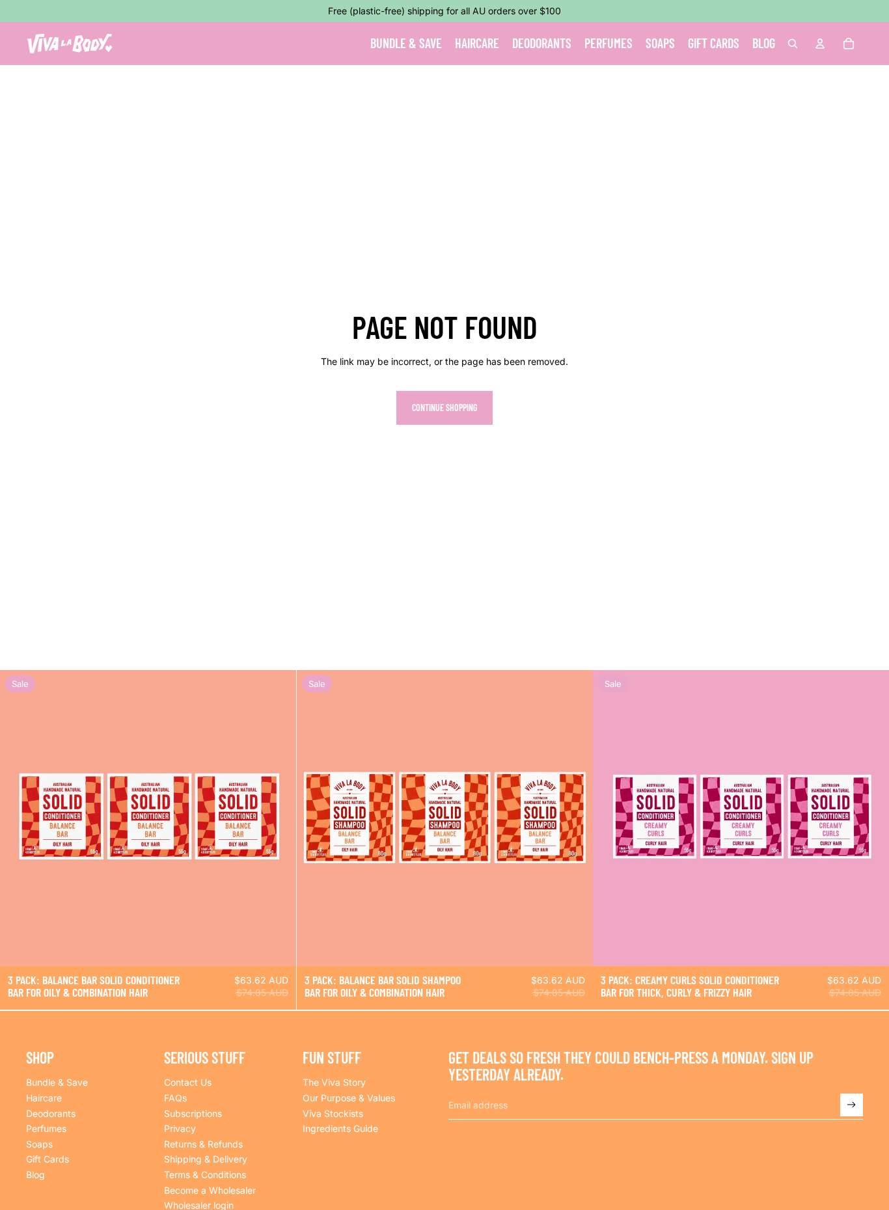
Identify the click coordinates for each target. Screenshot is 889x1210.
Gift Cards (47, 1158)
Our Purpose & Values (349, 1097)
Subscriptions (193, 1113)
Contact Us (188, 1082)
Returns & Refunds (203, 1144)
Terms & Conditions (205, 1174)
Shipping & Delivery (205, 1158)
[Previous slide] (19, 818)
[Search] (792, 43)
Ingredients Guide (340, 1128)
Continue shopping (444, 407)
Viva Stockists (333, 1113)
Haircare (44, 1097)
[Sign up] (851, 1105)
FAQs (175, 1097)
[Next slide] (276, 818)
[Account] (820, 43)
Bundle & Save (57, 1082)
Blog (35, 1174)
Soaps (39, 1144)
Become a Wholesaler (210, 1190)
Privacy (180, 1128)
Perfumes (46, 1128)
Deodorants (50, 1113)
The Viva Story (334, 1082)
